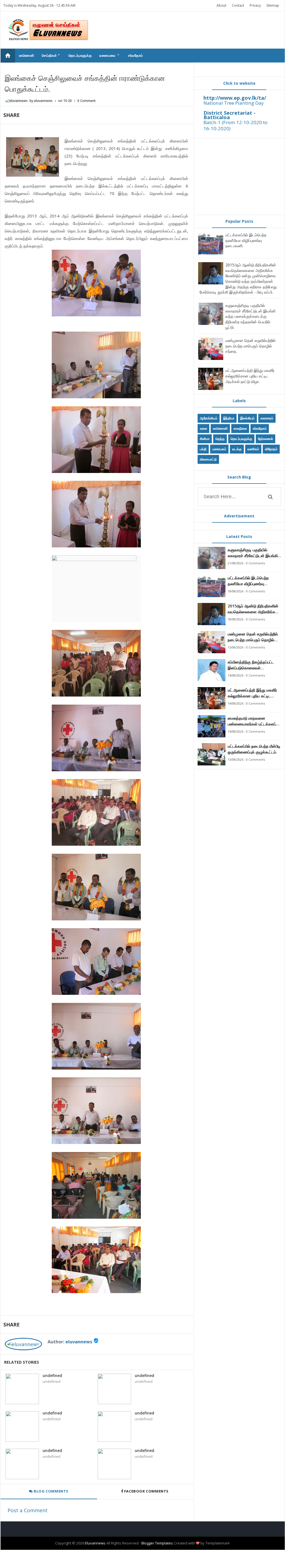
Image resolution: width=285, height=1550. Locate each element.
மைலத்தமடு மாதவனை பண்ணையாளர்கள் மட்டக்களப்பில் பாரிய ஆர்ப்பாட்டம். (254, 721)
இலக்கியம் (247, 418)
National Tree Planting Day (233, 103)
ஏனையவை (109, 55)
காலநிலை (240, 428)
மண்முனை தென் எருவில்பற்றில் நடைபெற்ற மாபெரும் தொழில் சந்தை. (250, 346)
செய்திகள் (51, 55)
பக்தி (203, 449)
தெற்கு (220, 438)
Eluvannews (95, 1543)
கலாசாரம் (267, 418)
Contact (238, 5)
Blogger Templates (157, 1543)
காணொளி (26, 55)
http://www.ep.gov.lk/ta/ (234, 97)
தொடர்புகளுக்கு (80, 55)
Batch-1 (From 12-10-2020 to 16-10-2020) (235, 125)
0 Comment (86, 100)
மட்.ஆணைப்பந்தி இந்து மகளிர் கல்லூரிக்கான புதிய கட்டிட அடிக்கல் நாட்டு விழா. (249, 376)
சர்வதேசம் (135, 55)
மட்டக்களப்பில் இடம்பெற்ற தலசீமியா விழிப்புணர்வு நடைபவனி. (245, 240)
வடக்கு (237, 449)
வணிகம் (253, 449)
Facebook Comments (146, 1491)
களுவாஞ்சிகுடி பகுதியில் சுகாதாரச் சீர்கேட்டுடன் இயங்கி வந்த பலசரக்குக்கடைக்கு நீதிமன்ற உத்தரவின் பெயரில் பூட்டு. (250, 316)
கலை (203, 428)
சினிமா (205, 438)
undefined (52, 1375)
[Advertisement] (239, 176)
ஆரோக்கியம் (208, 418)
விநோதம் (271, 449)
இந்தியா (228, 418)
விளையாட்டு (208, 459)
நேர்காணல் (265, 438)
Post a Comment (28, 1510)
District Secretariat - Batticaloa (229, 115)
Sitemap (272, 5)
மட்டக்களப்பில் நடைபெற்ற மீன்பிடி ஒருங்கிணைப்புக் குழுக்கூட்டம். (254, 749)
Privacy (255, 5)
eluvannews (78, 1342)
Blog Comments (50, 1491)
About (221, 5)
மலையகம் (219, 449)
